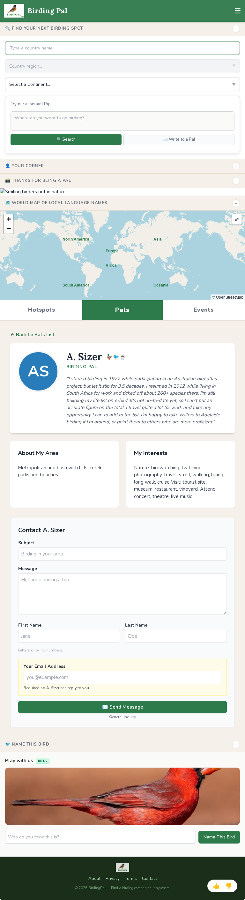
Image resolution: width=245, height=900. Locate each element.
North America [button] (76, 239)
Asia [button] (157, 239)
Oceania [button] (160, 285)
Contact (149, 878)
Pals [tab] (122, 310)
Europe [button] (112, 251)
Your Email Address (44, 666)
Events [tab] (203, 310)
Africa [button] (111, 265)
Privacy (113, 878)
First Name (29, 625)
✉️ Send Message (122, 707)
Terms (131, 878)
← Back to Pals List (32, 334)
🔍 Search (66, 139)
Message (27, 569)
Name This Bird (219, 837)
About (94, 878)
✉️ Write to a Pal (179, 139)
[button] (8, 219)
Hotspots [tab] (41, 310)
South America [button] (76, 285)
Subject (26, 543)
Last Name (136, 625)
